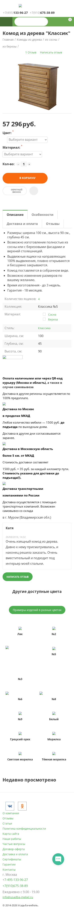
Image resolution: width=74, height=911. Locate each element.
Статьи (7, 823)
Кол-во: (9, 164)
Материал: (11, 148)
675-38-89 (42, 12)
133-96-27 (15, 12)
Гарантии (9, 864)
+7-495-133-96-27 (15, 879)
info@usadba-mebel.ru (18, 897)
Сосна (52, 314)
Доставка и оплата (15, 854)
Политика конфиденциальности (24, 828)
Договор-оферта (14, 849)
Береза (53, 319)
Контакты (9, 869)
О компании (11, 813)
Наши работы (12, 839)
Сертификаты (12, 859)
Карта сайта (11, 834)
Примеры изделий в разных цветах (37, 610)
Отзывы (8, 818)
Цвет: (7, 133)
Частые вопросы (14, 844)
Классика (44, 328)
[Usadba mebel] (20, 5)
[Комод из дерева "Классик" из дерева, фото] (37, 85)
